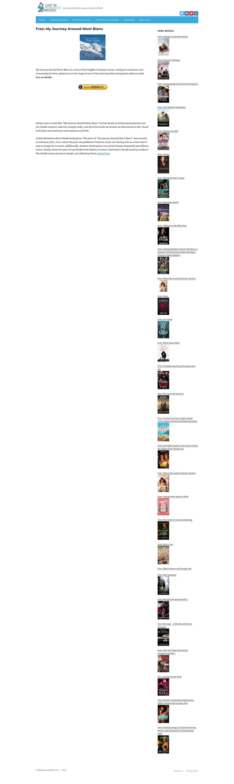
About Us (144, 20)
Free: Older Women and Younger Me (174, 569)
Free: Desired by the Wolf (169, 677)
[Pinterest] (191, 13)
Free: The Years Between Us (170, 394)
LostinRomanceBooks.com (47, 770)
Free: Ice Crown (165, 319)
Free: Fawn (163, 296)
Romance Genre (81, 20)
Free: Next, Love (165, 544)
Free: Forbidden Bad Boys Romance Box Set (176, 367)
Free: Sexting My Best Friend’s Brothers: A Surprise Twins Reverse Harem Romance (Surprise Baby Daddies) (177, 252)
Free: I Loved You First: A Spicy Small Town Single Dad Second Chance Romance (177, 420)
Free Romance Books (107, 20)
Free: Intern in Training (169, 60)
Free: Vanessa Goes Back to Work (173, 496)
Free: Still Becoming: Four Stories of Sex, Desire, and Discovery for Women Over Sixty (177, 730)
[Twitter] (182, 13)
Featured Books (59, 20)
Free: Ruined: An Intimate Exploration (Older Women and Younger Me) (176, 701)
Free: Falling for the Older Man (172, 225)
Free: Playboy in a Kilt (168, 131)
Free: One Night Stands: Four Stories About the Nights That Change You (178, 447)
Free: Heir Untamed (167, 575)
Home (41, 20)
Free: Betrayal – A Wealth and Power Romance (175, 625)
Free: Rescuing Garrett (168, 202)
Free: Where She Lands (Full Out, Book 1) (177, 278)
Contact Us (178, 771)
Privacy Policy (192, 771)
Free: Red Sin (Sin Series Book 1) (173, 599)
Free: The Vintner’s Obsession (172, 107)
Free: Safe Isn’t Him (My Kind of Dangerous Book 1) (173, 652)
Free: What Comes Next (169, 343)
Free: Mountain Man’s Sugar (171, 178)
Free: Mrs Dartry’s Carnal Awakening (175, 520)
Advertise (129, 20)
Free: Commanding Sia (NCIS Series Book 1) (178, 84)
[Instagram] (196, 13)
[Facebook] (186, 13)
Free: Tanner (164, 154)
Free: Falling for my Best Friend (173, 36)
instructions (103, 153)
